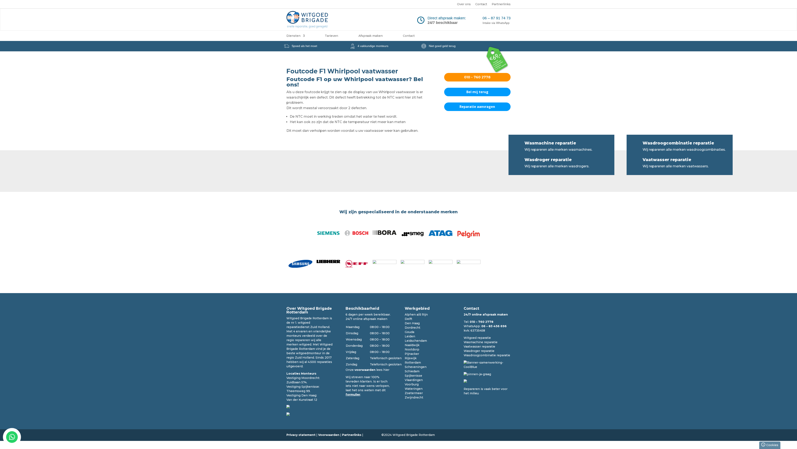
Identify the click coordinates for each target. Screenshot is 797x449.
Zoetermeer (414, 393)
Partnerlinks (501, 4)
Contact (481, 4)
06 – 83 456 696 (494, 326)
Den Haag (412, 323)
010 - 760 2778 (477, 77)
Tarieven (331, 36)
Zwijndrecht (414, 397)
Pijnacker (412, 354)
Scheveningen (416, 367)
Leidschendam (416, 341)
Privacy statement (300, 435)
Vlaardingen (414, 380)
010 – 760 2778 (481, 322)
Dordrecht (412, 327)
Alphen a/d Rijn (416, 314)
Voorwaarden (328, 435)
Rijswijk (411, 358)
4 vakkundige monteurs (373, 46)
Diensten (293, 36)
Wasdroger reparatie (548, 159)
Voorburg (412, 384)
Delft (408, 319)
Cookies (771, 445)
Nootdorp (412, 349)
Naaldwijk (412, 345)
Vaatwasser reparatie (667, 159)
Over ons (464, 4)
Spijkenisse (413, 375)
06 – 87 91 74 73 (497, 18)
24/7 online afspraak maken (366, 319)
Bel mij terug (477, 92)
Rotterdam (413, 362)
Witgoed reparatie (477, 338)
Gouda (409, 332)
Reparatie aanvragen (477, 106)
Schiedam (412, 371)
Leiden (410, 336)
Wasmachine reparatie (550, 143)
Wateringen (414, 389)
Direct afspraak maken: (447, 18)
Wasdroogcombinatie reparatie (678, 143)
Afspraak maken (370, 36)
